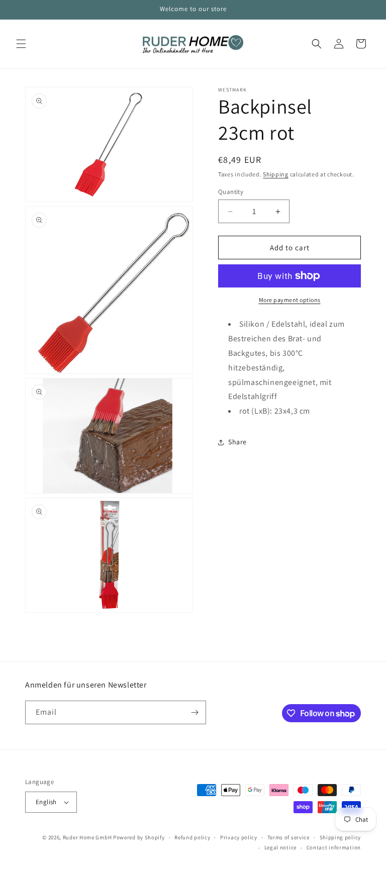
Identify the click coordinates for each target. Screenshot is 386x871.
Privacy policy (238, 837)
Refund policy (192, 837)
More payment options (290, 300)
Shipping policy (340, 837)
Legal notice (280, 847)
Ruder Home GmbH (87, 837)
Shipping (275, 174)
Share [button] (237, 441)
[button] (21, 44)
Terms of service (288, 837)
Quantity (230, 191)
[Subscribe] (194, 712)
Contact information (334, 847)
